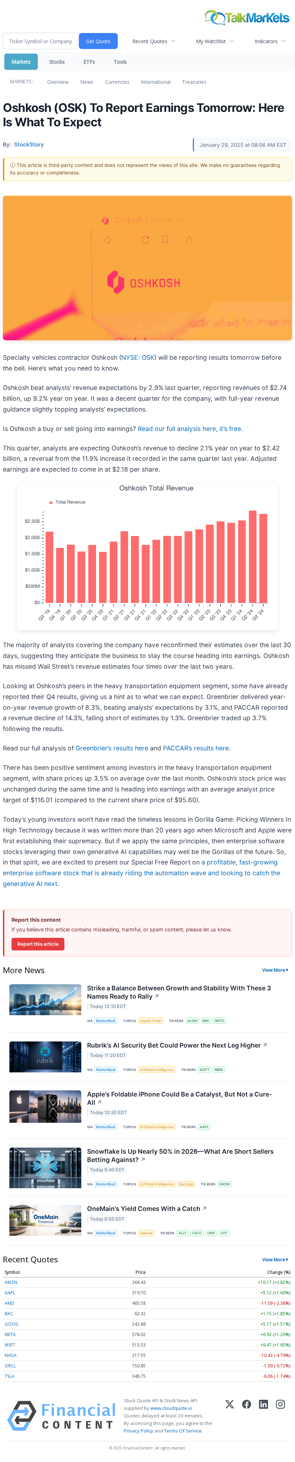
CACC (197, 1233)
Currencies (117, 81)
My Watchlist (211, 41)
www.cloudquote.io (171, 1408)
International (156, 81)
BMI (206, 1021)
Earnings (186, 1184)
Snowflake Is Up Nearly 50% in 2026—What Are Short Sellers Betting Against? (180, 1155)
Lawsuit (146, 1233)
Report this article (38, 944)
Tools (120, 61)
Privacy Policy (138, 1430)
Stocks (57, 61)
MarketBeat (105, 1021)
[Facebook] (246, 1416)
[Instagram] (280, 1416)
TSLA (9, 1376)
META (10, 1334)
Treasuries (194, 81)
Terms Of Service (183, 1430)
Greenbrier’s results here (112, 748)
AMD (9, 1303)
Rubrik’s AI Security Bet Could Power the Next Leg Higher (177, 1045)
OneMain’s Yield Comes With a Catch (147, 1208)
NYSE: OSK (137, 357)
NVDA (11, 1355)
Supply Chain (151, 1021)
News (87, 81)
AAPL (204, 1127)
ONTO (219, 1021)
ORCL (10, 1366)
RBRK (218, 1070)
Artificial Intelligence (157, 1070)
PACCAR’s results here (196, 748)
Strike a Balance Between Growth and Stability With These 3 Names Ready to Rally (179, 992)
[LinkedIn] (263, 1416)
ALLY (182, 1233)
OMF (211, 1233)
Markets (21, 61)
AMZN (11, 1282)
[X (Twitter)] (229, 1416)
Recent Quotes (149, 41)
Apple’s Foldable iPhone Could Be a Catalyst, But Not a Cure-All (179, 1098)
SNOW (224, 1184)
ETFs (89, 61)
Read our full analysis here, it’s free (189, 428)
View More (273, 970)
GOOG (11, 1324)
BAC (9, 1314)
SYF (224, 1233)
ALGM (192, 1021)
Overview (58, 81)
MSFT (204, 1070)
